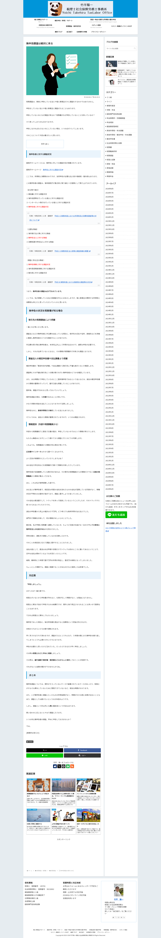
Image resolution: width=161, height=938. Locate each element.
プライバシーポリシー (103, 932)
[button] (82, 755)
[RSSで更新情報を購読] (72, 766)
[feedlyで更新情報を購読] (68, 766)
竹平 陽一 (118, 899)
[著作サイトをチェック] (55, 766)
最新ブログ (74, 932)
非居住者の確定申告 (95, 930)
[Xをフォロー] (59, 766)
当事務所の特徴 (90, 932)
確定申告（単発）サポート (55, 930)
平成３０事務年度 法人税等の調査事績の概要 (72, 251)
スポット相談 (123, 930)
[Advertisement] (63, 854)
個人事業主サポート (39, 930)
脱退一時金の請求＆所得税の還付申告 (76, 930)
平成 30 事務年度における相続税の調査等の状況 (73, 282)
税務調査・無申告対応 (110, 930)
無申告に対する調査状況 (52, 169)
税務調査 (30, 742)
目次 (43, 144)
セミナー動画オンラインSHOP (60, 932)
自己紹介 (81, 932)
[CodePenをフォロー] (63, 766)
